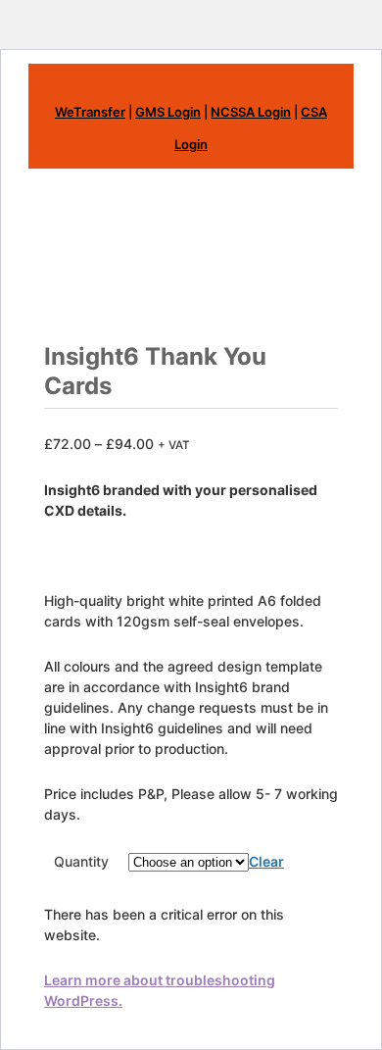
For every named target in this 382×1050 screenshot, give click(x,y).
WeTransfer (90, 112)
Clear (266, 861)
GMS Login (168, 112)
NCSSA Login (251, 112)
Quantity (81, 861)
